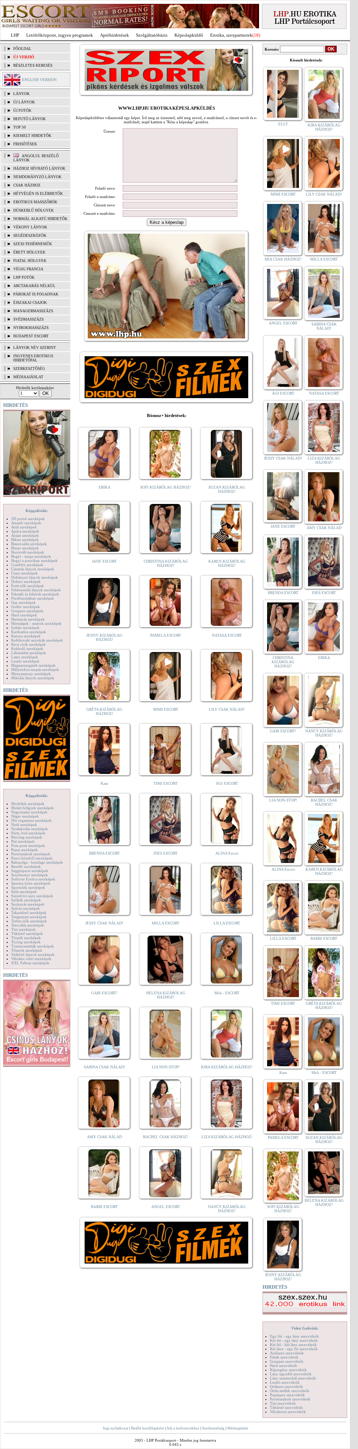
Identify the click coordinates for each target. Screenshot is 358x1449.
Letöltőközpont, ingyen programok (59, 35)
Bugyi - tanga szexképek (31, 556)
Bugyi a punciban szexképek (34, 560)
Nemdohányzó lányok (37, 177)
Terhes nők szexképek (29, 921)
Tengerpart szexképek (28, 917)
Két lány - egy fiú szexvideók (294, 1349)
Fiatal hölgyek (29, 260)
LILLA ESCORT (227, 923)
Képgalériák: (37, 510)
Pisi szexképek (23, 841)
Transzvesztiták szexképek (32, 946)
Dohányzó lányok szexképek (34, 577)
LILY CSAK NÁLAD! (227, 709)
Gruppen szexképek (27, 611)
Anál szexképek (24, 527)
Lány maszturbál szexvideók (293, 1378)
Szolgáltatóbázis (151, 35)
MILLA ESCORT (165, 923)
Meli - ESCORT (226, 993)
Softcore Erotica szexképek (33, 879)
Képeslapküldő (188, 35)
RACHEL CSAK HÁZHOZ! (165, 1137)
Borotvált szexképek (27, 552)
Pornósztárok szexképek (30, 854)
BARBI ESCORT (104, 1207)
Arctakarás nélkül (34, 286)
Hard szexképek (24, 615)
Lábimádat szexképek (28, 653)
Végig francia (28, 269)
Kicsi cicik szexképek (28, 644)
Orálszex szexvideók (286, 1386)
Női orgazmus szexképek (31, 820)
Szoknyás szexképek (27, 904)
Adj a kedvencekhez (182, 1428)
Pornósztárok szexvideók (290, 1399)
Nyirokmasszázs (31, 327)
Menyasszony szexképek (31, 674)
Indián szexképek (25, 627)
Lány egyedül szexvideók (291, 1374)
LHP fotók (24, 277)
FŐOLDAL (22, 48)
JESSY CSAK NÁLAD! (104, 923)
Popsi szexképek (24, 850)
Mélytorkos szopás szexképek (35, 669)
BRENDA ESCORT (104, 853)
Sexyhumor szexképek (29, 875)
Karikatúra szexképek (28, 632)
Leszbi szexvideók (285, 1382)
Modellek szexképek (27, 804)
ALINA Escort (226, 853)
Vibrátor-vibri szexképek (31, 959)
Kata (104, 783)
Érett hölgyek (29, 252)
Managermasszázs (33, 311)
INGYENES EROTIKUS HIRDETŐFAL (33, 358)
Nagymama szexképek (29, 812)
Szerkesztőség (213, 1428)
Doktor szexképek (26, 581)
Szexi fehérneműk (32, 244)
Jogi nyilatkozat (115, 1428)
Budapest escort (31, 336)
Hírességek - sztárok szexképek (36, 623)
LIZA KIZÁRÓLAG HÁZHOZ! (226, 1137)
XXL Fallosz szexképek (30, 963)
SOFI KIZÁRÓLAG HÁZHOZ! (165, 487)
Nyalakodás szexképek (29, 829)
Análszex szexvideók (287, 1353)
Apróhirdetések (114, 35)
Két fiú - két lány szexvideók (293, 1344)
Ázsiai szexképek (25, 535)
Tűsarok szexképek (26, 950)
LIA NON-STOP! (166, 1067)
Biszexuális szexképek (29, 544)
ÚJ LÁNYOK (24, 102)
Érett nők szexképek (27, 586)
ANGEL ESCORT (165, 1207)
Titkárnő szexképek (27, 933)
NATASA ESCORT (227, 635)
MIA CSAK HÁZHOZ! (283, 259)
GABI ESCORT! (104, 993)
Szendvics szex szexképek (32, 896)
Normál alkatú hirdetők (40, 219)
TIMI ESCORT (165, 783)
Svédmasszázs (28, 319)
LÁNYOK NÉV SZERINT (34, 347)
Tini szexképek (23, 929)
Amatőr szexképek (26, 523)
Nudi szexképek (24, 824)
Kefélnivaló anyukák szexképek (37, 640)
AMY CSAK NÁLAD (104, 1137)
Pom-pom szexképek (28, 845)
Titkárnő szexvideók (286, 1407)
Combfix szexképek (27, 565)
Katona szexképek (26, 636)
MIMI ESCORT (165, 709)
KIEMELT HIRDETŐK (32, 135)
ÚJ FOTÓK (22, 110)
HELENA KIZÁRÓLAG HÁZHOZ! (165, 995)
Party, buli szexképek (28, 833)
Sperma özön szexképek (30, 883)
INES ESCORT (165, 853)
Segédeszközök (29, 235)
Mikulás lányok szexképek (32, 678)
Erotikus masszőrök (35, 202)
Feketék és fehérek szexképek (35, 594)
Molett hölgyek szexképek (32, 808)
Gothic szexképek (25, 607)
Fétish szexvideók (284, 1357)
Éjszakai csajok (30, 302)
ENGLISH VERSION (39, 80)
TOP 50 (19, 127)
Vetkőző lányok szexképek (33, 954)
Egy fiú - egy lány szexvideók (294, 1336)
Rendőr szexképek (26, 866)
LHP (15, 35)
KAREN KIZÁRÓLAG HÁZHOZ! (226, 563)
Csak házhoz (27, 185)
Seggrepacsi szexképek (29, 871)
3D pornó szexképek (28, 519)
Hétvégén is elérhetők (38, 193)
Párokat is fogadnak (35, 294)
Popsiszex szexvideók (287, 1395)
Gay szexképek (23, 602)
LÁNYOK (21, 94)
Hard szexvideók (283, 1365)
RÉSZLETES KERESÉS (32, 65)
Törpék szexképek (26, 938)
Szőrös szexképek (25, 908)
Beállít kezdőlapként (147, 1428)
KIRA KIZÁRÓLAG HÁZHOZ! (226, 1067)
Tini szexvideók (283, 1403)
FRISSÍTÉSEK (25, 144)
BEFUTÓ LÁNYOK (29, 119)
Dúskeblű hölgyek (33, 210)
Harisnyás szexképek (28, 619)
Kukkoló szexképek (27, 648)
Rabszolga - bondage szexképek (37, 862)
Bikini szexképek (25, 539)
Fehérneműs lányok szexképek (36, 590)
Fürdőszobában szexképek (32, 598)
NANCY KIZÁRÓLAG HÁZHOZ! (226, 1209)
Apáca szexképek (25, 531)
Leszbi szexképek (25, 661)
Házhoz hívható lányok (39, 168)
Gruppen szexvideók (286, 1361)
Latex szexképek (24, 657)
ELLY (283, 124)
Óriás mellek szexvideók (289, 1391)
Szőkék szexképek (26, 900)
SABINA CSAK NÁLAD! (104, 1067)
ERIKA (104, 487)
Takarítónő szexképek (28, 912)
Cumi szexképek (24, 573)
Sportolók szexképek (28, 887)
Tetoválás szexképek (27, 925)
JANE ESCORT (104, 561)
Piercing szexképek (26, 837)
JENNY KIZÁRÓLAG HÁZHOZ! (104, 637)
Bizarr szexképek (25, 548)
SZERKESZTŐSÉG (29, 368)
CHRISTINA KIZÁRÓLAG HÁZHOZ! (166, 563)
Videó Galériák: (304, 1328)
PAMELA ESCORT (165, 635)
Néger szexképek (25, 816)
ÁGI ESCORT (227, 783)
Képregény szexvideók (288, 1370)
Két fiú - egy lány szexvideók (294, 1340)
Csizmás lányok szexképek (32, 569)
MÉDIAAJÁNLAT (28, 377)
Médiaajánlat (237, 1428)
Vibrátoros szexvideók (288, 1412)
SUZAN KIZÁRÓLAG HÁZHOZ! (226, 489)
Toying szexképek (26, 942)
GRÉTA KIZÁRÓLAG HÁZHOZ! (104, 711)
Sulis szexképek (24, 892)
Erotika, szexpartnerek (231, 35)
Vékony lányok (30, 227)
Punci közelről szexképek (31, 858)
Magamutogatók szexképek (33, 665)
